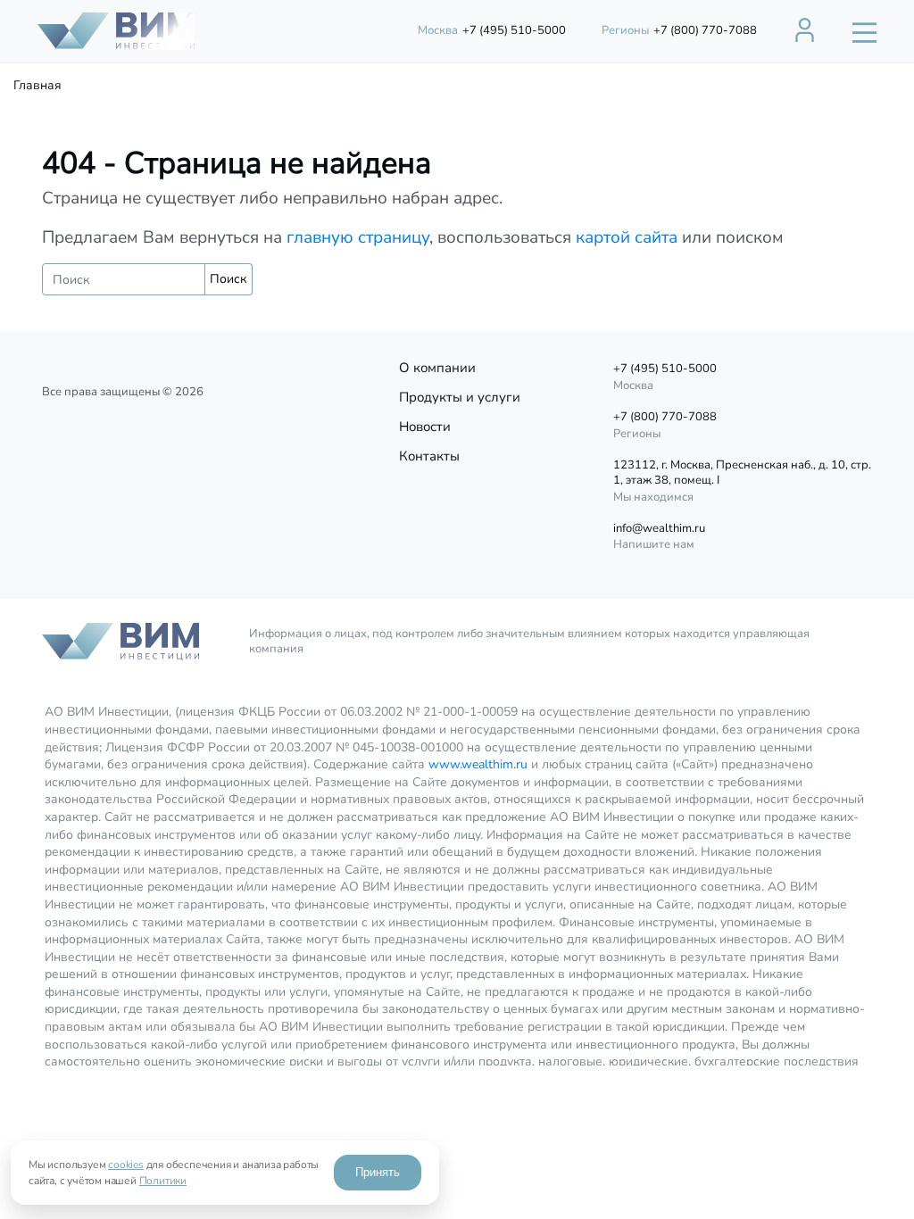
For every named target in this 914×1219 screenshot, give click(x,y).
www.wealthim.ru (478, 764)
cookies (126, 1164)
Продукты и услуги (459, 397)
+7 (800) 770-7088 (679, 30)
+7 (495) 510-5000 (492, 30)
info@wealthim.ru (659, 528)
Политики (163, 1180)
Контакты (429, 456)
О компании (437, 368)
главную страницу (358, 237)
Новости (425, 427)
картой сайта (626, 237)
